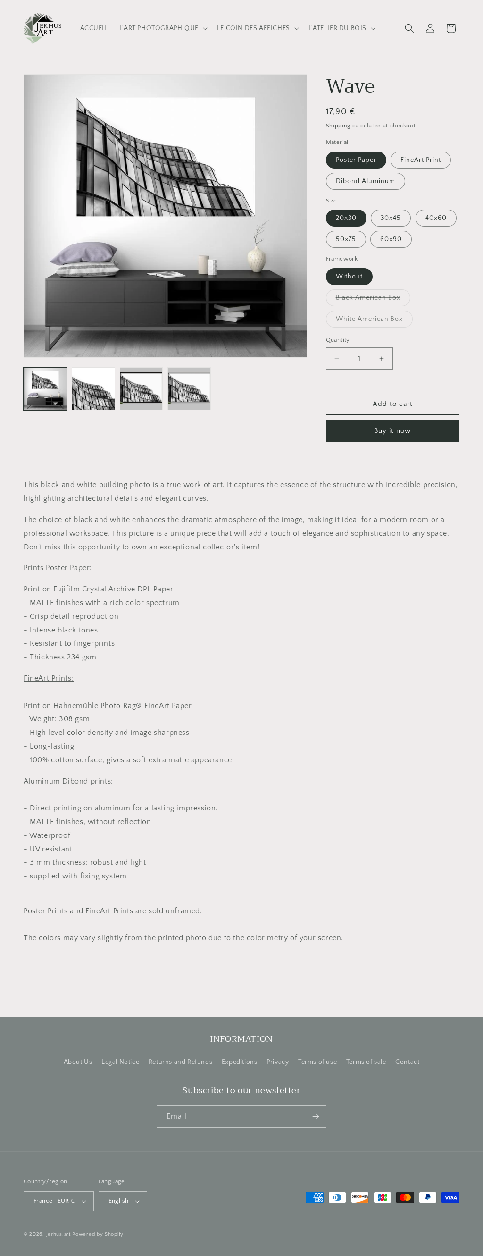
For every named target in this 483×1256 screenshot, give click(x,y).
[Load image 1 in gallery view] (45, 389)
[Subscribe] (315, 1116)
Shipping (338, 126)
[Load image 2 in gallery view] (93, 389)
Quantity (338, 340)
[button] (162, 28)
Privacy (277, 1062)
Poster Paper (356, 160)
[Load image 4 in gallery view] (189, 389)
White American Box (374, 321)
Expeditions (240, 1062)
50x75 (346, 239)
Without (349, 276)
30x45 (391, 218)
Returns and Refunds (180, 1062)
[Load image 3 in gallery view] (141, 389)
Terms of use (317, 1062)
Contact (407, 1062)
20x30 (346, 218)
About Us (78, 1062)
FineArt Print (420, 160)
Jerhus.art (58, 1234)
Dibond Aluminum (365, 181)
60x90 (391, 239)
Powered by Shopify (98, 1234)
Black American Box (373, 300)
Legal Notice (120, 1062)
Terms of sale (366, 1062)
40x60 (436, 218)
